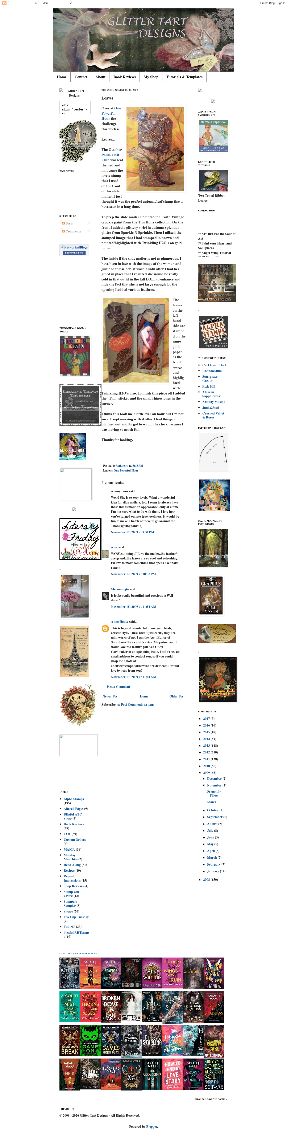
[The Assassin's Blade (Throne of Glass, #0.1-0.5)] (152, 1088)
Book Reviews (124, 77)
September (215, 816)
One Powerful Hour (111, 113)
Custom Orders (75, 839)
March (212, 857)
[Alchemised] (193, 987)
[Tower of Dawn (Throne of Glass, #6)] (90, 987)
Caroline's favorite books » (211, 1099)
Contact (81, 77)
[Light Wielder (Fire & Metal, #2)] (214, 987)
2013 (207, 745)
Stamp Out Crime (71, 893)
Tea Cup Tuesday (76, 916)
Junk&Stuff (210, 407)
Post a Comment (118, 686)
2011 (207, 759)
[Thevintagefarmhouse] (80, 424)
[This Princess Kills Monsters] (172, 1054)
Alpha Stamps (74, 798)
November (214, 785)
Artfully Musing (213, 401)
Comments (73, 231)
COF (67, 833)
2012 (207, 752)
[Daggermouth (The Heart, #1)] (131, 987)
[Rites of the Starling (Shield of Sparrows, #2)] (152, 1054)
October (213, 810)
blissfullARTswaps (76, 934)
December (214, 778)
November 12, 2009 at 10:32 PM (133, 573)
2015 (207, 731)
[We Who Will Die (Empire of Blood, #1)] (152, 987)
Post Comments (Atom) (137, 704)
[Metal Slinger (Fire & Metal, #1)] (152, 1020)
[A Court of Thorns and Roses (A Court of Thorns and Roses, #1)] (90, 1020)
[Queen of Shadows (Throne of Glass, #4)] (214, 1021)
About (100, 77)
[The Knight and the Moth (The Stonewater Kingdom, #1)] (69, 987)
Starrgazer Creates (210, 378)
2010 (207, 765)
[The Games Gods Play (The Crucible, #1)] (111, 1054)
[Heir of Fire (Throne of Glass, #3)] (69, 1089)
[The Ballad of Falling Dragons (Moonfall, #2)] (193, 1021)
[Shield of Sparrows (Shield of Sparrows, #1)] (90, 1088)
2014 (207, 738)
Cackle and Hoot (214, 365)
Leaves (211, 801)
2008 (207, 879)
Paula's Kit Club (110, 157)
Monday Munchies (71, 857)
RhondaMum (212, 370)
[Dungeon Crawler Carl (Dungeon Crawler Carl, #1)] (214, 1056)
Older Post (177, 696)
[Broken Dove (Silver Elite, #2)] (111, 1021)
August (212, 823)
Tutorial (69, 926)
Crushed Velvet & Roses (213, 415)
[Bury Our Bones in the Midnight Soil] (214, 1089)
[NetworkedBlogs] (74, 247)
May (210, 843)
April (211, 850)
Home (62, 77)
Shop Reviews (74, 885)
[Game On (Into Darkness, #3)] (90, 1054)
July (210, 830)
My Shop (151, 77)
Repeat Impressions (72, 878)
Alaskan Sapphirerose (211, 393)
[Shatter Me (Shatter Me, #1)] (131, 1020)
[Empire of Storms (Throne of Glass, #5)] (111, 987)
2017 (207, 718)
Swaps (68, 911)
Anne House (119, 621)
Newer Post (110, 696)
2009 (207, 772)
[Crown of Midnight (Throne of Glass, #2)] (193, 1088)
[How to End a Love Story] (172, 1088)
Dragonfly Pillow (214, 793)
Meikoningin (120, 589)
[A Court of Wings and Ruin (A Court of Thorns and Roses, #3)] (172, 987)
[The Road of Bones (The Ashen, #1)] (131, 1089)
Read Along (72, 864)
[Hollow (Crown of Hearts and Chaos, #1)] (193, 1054)
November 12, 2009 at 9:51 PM (132, 532)
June (211, 837)
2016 (207, 725)
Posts (69, 223)
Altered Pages (73, 808)
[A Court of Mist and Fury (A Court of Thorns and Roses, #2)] (69, 1020)
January (213, 871)
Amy (114, 547)
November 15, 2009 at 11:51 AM (133, 606)
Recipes (69, 870)
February (214, 864)
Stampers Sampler (70, 903)
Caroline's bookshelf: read (78, 953)
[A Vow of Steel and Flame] (172, 1022)
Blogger (151, 1126)
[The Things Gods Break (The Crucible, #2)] (69, 1054)
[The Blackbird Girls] (111, 1088)
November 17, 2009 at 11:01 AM (133, 676)
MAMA (69, 849)
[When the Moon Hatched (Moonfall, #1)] (131, 1056)
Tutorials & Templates (184, 77)
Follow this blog (74, 252)
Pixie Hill (208, 386)
